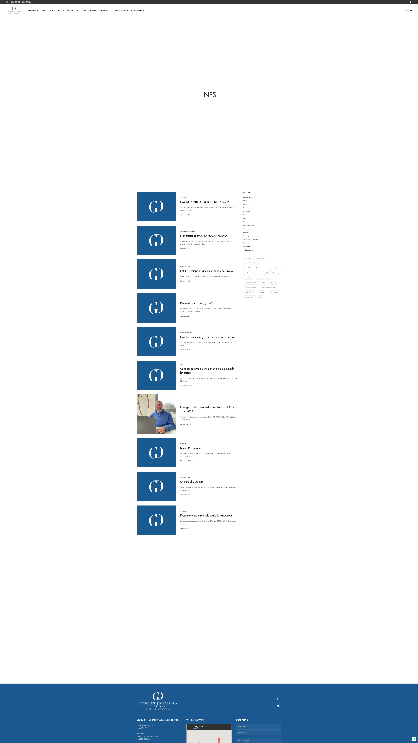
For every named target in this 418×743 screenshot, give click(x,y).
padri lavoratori (250, 292)
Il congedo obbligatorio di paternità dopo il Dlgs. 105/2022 (207, 409)
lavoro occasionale (251, 287)
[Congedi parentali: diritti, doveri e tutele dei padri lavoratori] (156, 375)
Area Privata (104, 10)
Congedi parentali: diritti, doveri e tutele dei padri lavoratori (207, 370)
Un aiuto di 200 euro (191, 482)
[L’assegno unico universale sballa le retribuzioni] (156, 520)
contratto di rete (265, 263)
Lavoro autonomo (248, 225)
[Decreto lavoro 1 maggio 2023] (156, 308)
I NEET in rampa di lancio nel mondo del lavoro (206, 271)
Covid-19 (246, 204)
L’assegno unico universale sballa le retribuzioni (206, 515)
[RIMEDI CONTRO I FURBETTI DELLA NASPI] (156, 206)
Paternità (245, 232)
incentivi (259, 278)
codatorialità (260, 258)
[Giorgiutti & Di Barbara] (14, 10)
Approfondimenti (248, 197)
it (405, 10)
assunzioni (248, 258)
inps (268, 278)
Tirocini (245, 243)
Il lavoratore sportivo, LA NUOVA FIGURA (203, 236)
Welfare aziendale (248, 250)
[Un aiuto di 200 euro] (156, 486)
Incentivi (182, 299)
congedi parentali (250, 263)
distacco (248, 273)
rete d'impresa (274, 292)
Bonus (182, 266)
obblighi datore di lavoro (268, 287)
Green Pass (246, 208)
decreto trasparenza (261, 268)
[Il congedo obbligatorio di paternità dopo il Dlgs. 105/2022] (156, 414)
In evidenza (246, 211)
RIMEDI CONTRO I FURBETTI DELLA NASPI (204, 202)
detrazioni (275, 268)
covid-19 (248, 268)
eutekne (258, 273)
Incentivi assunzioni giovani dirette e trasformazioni (208, 337)
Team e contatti (47, 10)
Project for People (90, 10)
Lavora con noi (73, 10)
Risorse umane (120, 10)
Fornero (275, 273)
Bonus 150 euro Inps (191, 448)
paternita (262, 292)
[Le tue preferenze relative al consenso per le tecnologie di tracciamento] (414, 739)
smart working (249, 297)
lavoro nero (274, 282)
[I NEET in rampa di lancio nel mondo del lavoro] (156, 274)
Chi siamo (32, 10)
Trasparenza (246, 247)
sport (260, 297)
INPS (181, 197)
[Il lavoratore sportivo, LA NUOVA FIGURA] (156, 240)
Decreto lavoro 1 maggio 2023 (197, 303)
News (60, 10)
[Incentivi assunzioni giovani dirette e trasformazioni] (156, 341)
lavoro (263, 282)
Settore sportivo (190, 231)
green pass (249, 278)
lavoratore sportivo (251, 282)
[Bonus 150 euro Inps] (156, 452)
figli (266, 273)
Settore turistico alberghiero (251, 239)
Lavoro (185, 197)
